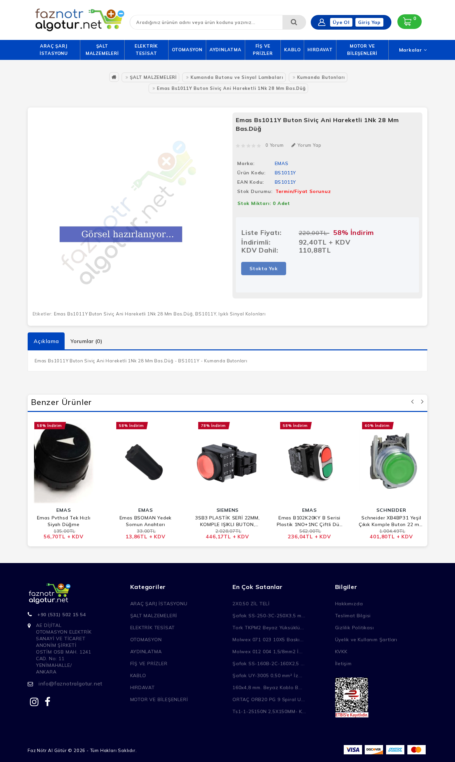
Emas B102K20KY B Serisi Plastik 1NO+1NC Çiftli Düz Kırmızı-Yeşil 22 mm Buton (309, 521)
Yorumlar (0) (87, 341)
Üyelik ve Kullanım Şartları (366, 640)
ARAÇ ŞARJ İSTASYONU (54, 49)
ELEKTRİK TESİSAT (146, 49)
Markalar (411, 50)
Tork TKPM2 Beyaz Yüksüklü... (268, 628)
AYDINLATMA (225, 49)
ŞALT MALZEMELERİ (102, 49)
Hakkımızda (349, 604)
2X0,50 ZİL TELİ (251, 604)
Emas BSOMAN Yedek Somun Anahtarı (146, 521)
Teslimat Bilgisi (353, 616)
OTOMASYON (187, 49)
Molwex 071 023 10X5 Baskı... (267, 640)
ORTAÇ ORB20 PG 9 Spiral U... (268, 699)
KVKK (341, 652)
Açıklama (46, 341)
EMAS (281, 163)
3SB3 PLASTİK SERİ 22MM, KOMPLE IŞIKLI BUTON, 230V (227, 521)
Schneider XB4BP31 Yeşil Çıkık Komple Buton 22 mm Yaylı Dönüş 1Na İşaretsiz (391, 521)
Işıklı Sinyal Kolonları (242, 313)
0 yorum (274, 145)
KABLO (292, 49)
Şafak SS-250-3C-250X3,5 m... (268, 616)
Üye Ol (341, 22)
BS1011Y (205, 313)
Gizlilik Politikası (354, 628)
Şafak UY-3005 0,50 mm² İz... (267, 675)
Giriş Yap (369, 22)
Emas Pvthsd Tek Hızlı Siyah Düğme (64, 521)
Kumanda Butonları (321, 77)
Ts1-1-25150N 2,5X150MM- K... (269, 711)
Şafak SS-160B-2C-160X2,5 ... (268, 664)
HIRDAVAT (319, 49)
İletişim (343, 664)
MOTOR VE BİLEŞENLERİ (362, 49)
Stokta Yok (263, 269)
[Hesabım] (321, 22)
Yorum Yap (309, 145)
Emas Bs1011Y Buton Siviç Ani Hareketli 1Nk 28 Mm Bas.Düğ (231, 88)
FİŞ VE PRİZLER (263, 49)
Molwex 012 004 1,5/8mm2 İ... (267, 652)
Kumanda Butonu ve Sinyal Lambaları (237, 77)
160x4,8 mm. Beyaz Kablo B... (267, 687)
